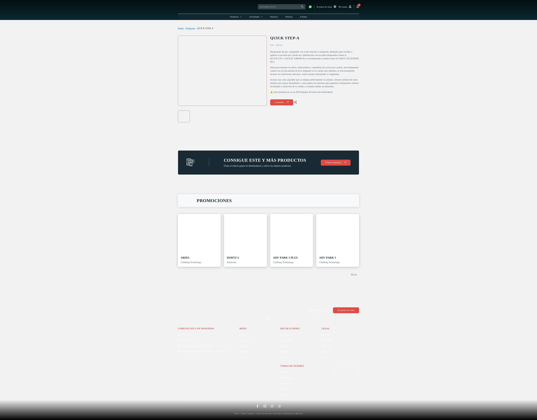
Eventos (303, 17)
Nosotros (274, 17)
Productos (190, 28)
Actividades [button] (254, 17)
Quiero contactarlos (317, 310)
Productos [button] (234, 17)
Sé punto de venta (346, 310)
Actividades (245, 340)
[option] (222, 71)
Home (181, 28)
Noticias (288, 17)
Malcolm (299, 413)
